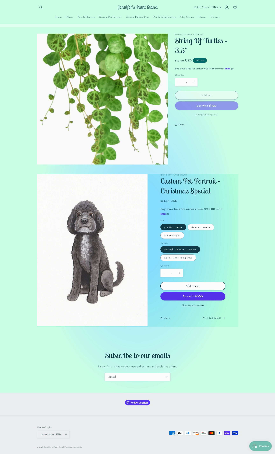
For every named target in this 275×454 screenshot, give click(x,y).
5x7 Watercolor (173, 227)
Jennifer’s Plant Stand (54, 447)
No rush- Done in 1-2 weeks (180, 249)
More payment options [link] (207, 114)
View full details (212, 317)
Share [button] (181, 124)
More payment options (193, 305)
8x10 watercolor (200, 227)
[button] (41, 7)
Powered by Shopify (73, 447)
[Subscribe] (166, 377)
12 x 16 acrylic (172, 235)
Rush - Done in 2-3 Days (178, 257)
